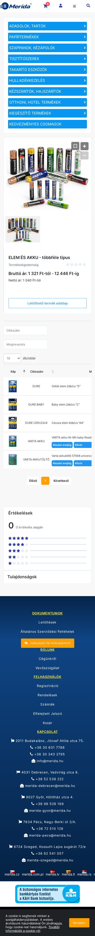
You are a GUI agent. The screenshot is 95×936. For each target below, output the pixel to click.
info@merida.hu (49, 761)
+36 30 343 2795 (49, 754)
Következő (61, 480)
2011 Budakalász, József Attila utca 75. (49, 741)
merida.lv (52, 874)
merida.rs (84, 874)
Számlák (47, 704)
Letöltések (47, 622)
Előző (33, 480)
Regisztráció (47, 686)
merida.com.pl (32, 874)
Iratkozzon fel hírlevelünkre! (50, 643)
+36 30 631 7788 (49, 747)
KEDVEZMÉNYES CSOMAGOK (35, 124)
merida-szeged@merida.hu (49, 860)
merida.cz (12, 874)
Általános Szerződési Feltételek (47, 631)
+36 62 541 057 (49, 853)
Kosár (47, 723)
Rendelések (47, 695)
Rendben (79, 923)
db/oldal (28, 358)
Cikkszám (36, 371)
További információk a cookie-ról (32, 929)
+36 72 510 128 (49, 829)
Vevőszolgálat (47, 668)
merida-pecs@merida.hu (49, 835)
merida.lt (68, 874)
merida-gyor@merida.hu (49, 810)
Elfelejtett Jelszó (47, 714)
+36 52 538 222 (49, 779)
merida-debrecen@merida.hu (49, 786)
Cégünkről (47, 659)
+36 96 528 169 (49, 804)
